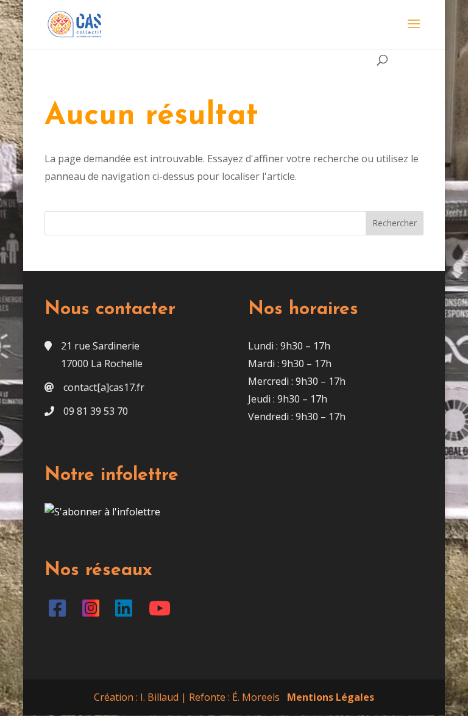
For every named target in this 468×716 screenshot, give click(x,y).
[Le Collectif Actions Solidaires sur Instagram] (92, 611)
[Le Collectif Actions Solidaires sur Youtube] (162, 611)
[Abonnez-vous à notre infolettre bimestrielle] (102, 511)
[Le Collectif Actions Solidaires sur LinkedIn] (126, 611)
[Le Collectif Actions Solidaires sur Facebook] (60, 611)
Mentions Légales (330, 697)
